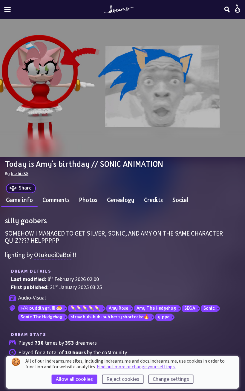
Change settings (171, 379)
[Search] (227, 9)
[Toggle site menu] (7, 10)
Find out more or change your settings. (136, 366)
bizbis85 (19, 173)
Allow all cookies (74, 379)
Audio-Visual (32, 298)
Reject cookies (122, 379)
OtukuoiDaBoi (52, 255)
